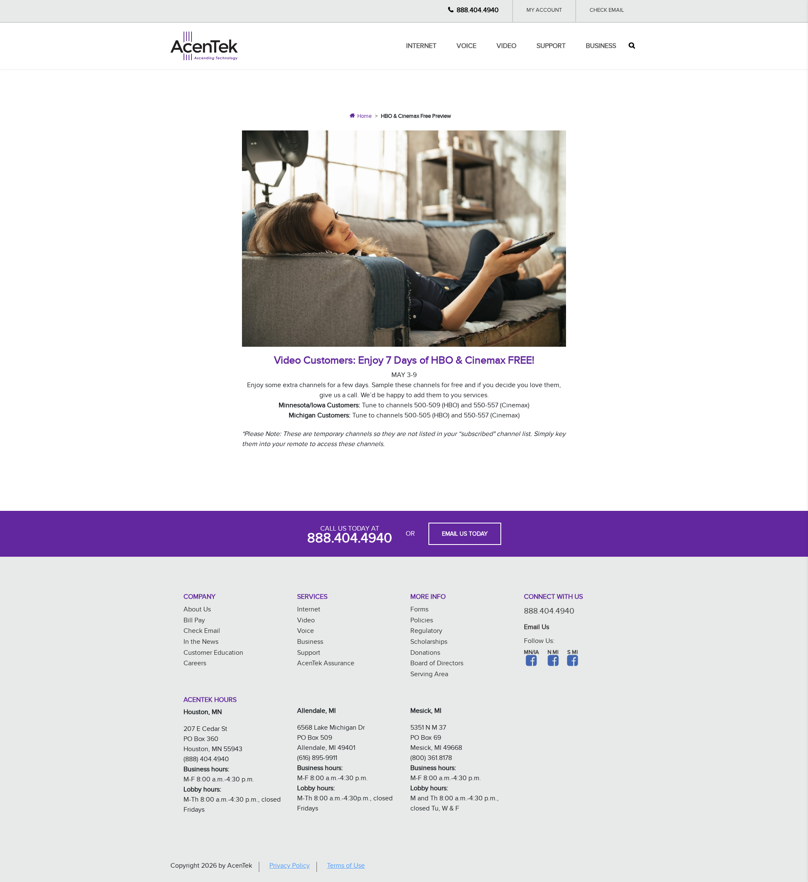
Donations (425, 653)
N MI (553, 653)
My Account (544, 11)
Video (506, 47)
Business (601, 47)
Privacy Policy (289, 866)
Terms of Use (346, 866)
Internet (421, 47)
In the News (200, 642)
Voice (466, 47)
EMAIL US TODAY (465, 535)
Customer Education (213, 653)
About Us (197, 610)
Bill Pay (194, 621)
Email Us (536, 628)
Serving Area (429, 675)
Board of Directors (436, 664)
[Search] (632, 45)
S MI (572, 653)
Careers (194, 664)
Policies (421, 621)
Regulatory (426, 631)
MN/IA (531, 653)
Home (364, 117)
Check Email (607, 11)
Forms (419, 610)
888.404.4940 (478, 11)
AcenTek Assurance (325, 664)
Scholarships (428, 642)
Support (551, 47)
